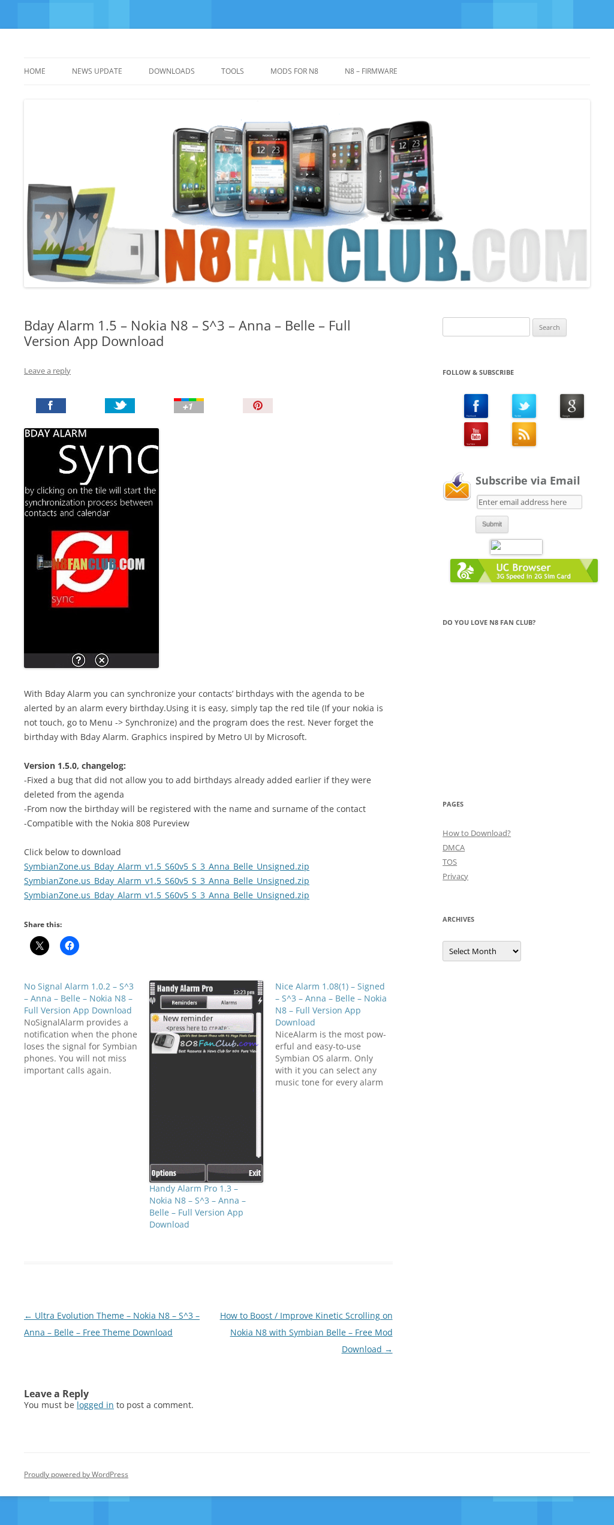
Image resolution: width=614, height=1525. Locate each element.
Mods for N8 (294, 71)
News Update (97, 71)
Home (35, 71)
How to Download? (477, 833)
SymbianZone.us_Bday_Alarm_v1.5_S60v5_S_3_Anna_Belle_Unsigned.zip (166, 866)
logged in (95, 1404)
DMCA (454, 847)
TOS (450, 861)
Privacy (455, 876)
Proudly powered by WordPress (76, 1474)
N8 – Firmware (371, 71)
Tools (232, 71)
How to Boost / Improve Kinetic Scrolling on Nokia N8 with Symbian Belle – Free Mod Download (306, 1332)
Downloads (172, 71)
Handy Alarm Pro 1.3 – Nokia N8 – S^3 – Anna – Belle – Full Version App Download (197, 1206)
